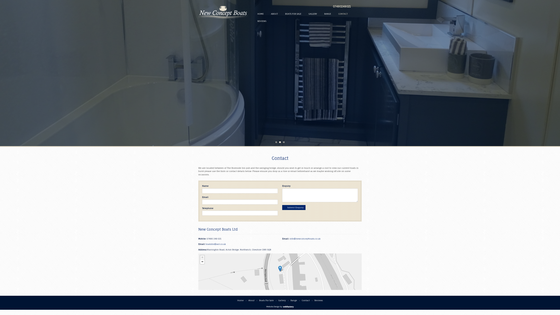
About (274, 14)
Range (327, 14)
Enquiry (286, 186)
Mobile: (202, 238)
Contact (343, 14)
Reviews (261, 21)
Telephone (207, 208)
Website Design (273, 306)
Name (205, 186)
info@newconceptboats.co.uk (305, 238)
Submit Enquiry (295, 207)
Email (205, 197)
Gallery (313, 14)
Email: (285, 238)
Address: (202, 249)
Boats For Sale (293, 14)
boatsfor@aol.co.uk (216, 244)
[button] (280, 269)
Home (260, 14)
